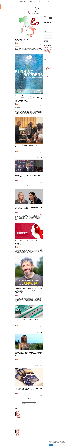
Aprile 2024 (17, 435)
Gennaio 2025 (18, 426)
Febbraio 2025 (18, 425)
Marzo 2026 (17, 413)
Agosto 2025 (17, 420)
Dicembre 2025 (18, 416)
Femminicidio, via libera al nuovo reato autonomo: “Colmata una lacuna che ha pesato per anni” (28, 242)
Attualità (28, 1)
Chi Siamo (21, 1)
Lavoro (46, 1)
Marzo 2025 (17, 424)
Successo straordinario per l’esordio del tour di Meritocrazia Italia (28, 146)
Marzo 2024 (17, 436)
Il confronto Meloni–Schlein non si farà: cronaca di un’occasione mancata (28, 207)
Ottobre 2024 (17, 429)
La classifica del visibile (21, 39)
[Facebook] (15, 43)
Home (18, 1)
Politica (49, 1)
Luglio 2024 (17, 432)
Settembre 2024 (18, 430)
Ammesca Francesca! (47, 51)
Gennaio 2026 (18, 415)
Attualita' (20, 40)
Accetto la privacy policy (48, 39)
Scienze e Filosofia (29, 2)
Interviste (36, 2)
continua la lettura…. (39, 51)
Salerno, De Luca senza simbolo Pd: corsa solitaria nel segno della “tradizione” (48, 55)
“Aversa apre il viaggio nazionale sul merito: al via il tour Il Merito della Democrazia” (29, 388)
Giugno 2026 (17, 410)
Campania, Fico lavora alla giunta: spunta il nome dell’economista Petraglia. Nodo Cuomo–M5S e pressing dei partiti (29, 175)
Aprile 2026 (17, 412)
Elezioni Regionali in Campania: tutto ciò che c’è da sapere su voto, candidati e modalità (28, 320)
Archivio (40, 2)
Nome (45, 31)
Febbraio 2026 (18, 414)
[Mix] (0, 6)
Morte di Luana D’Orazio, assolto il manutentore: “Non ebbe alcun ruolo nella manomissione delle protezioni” (28, 353)
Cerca (45, 16)
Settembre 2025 (18, 419)
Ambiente (25, 1)
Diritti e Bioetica (38, 1)
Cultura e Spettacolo (32, 1)
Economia (42, 1)
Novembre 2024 (18, 428)
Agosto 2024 (17, 431)
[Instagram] (16, 43)
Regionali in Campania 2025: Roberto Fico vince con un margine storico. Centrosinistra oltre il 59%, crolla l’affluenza (28, 290)
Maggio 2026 (17, 411)
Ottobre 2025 (17, 418)
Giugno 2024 (17, 433)
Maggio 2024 (17, 434)
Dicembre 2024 (18, 427)
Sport (34, 2)
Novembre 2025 (18, 417)
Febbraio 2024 (18, 437)
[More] (17, 43)
